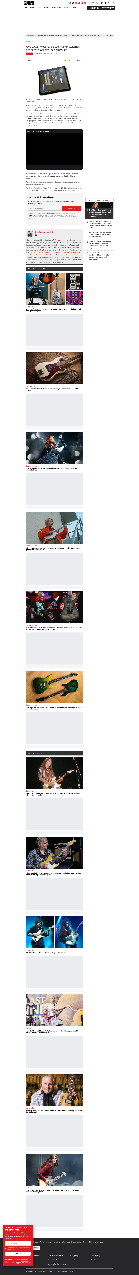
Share (30, 60)
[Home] (26, 7)
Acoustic (67, 7)
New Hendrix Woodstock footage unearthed (52, 35)
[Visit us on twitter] (72, 3)
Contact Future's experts (55, 1256)
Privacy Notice (32, 215)
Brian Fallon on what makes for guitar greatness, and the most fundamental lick (100, 234)
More (74, 7)
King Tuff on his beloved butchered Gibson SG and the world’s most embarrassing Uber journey (99, 256)
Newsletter (79, 60)
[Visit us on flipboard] (82, 3)
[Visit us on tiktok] (85, 3)
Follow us (69, 60)
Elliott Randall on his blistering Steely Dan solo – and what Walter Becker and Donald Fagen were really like (100, 245)
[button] (111, 3)
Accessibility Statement (55, 1260)
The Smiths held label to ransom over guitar (86, 35)
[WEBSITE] (36, 235)
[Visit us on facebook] (69, 3)
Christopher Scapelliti (42, 54)
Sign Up (18, 1254)
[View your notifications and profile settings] (105, 3)
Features (29, 54)
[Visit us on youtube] (79, 3)
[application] (54, 149)
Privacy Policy (24, 1261)
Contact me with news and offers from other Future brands (18, 1248)
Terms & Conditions (16, 1262)
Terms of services (50, 213)
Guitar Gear (29, 42)
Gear (39, 7)
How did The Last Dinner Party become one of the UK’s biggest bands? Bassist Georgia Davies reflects (100, 224)
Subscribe (91, 3)
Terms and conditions (33, 1256)
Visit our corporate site (96, 1242)
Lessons (46, 7)
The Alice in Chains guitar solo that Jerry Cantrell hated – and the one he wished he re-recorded (100, 213)
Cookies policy (95, 1256)
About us (94, 1260)
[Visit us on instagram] (76, 3)
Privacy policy (74, 1256)
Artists (32, 7)
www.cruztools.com (68, 190)
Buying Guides (56, 7)
